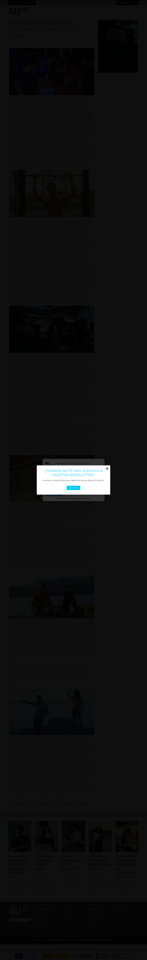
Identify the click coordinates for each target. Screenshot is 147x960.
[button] (107, 468)
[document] (73, 480)
